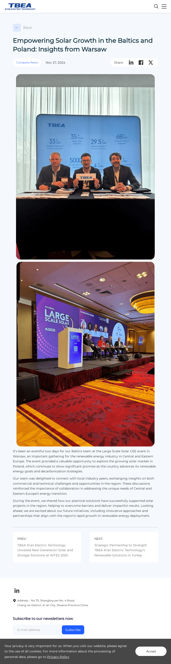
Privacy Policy (58, 657)
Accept (151, 651)
